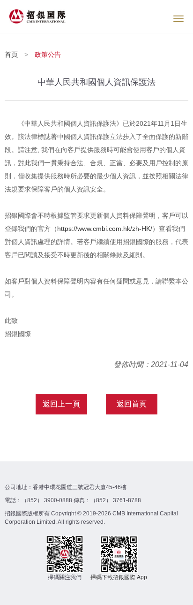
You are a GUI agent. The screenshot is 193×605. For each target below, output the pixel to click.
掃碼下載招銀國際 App (118, 577)
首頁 (12, 54)
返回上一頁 (61, 404)
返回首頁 (132, 404)
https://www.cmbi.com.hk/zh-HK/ (104, 228)
